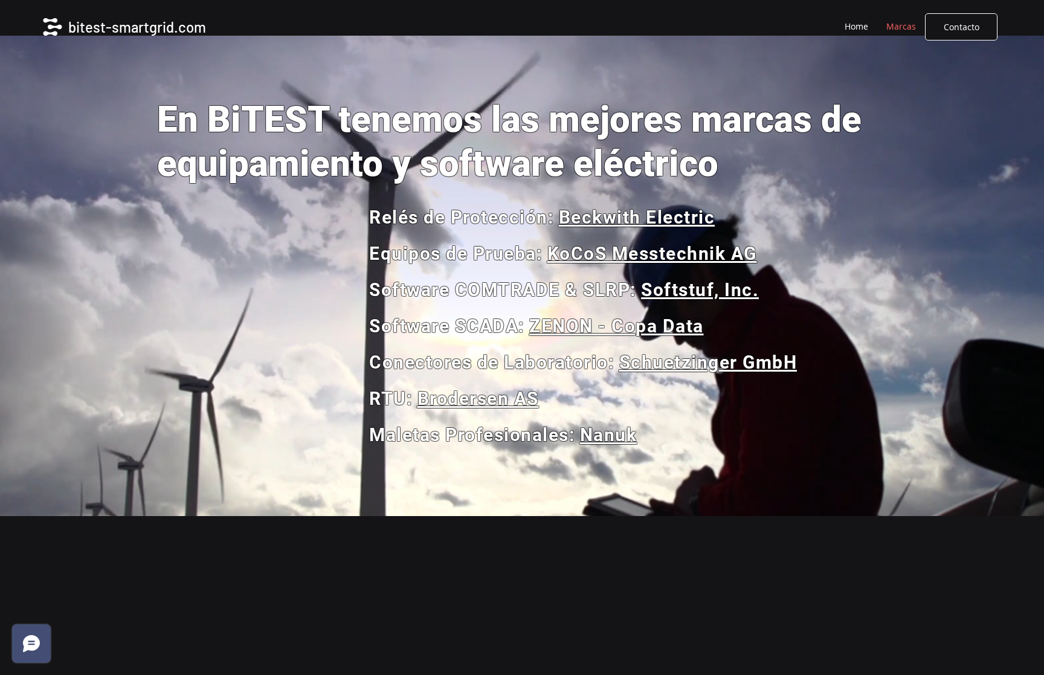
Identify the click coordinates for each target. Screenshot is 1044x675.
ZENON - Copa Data (616, 326)
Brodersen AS (478, 398)
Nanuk (608, 434)
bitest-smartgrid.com (137, 27)
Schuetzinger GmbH (708, 362)
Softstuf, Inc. (700, 289)
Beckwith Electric (637, 217)
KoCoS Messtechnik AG (652, 253)
